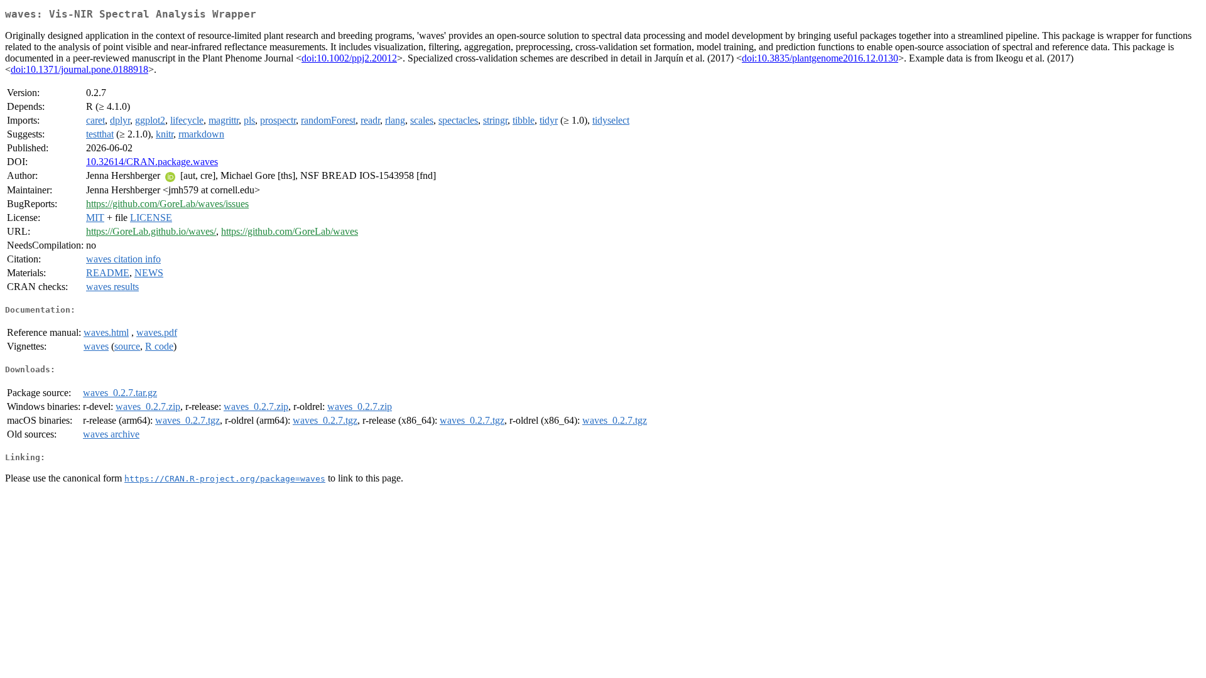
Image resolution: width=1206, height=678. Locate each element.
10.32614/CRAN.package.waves (152, 161)
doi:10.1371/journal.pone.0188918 (79, 69)
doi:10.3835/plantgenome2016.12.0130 (820, 58)
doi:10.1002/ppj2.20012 (349, 58)
